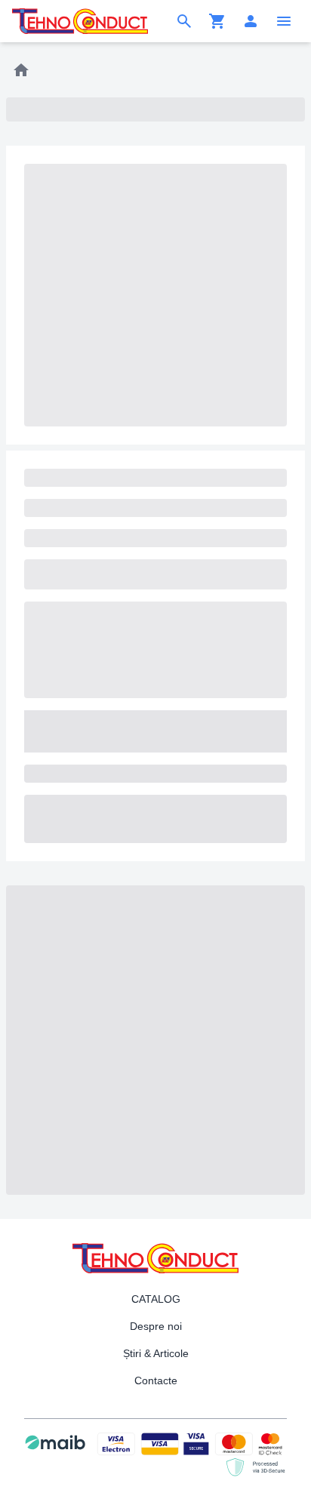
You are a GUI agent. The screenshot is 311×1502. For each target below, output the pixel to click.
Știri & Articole (156, 1353)
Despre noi (156, 1326)
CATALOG (155, 1299)
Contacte (155, 1380)
